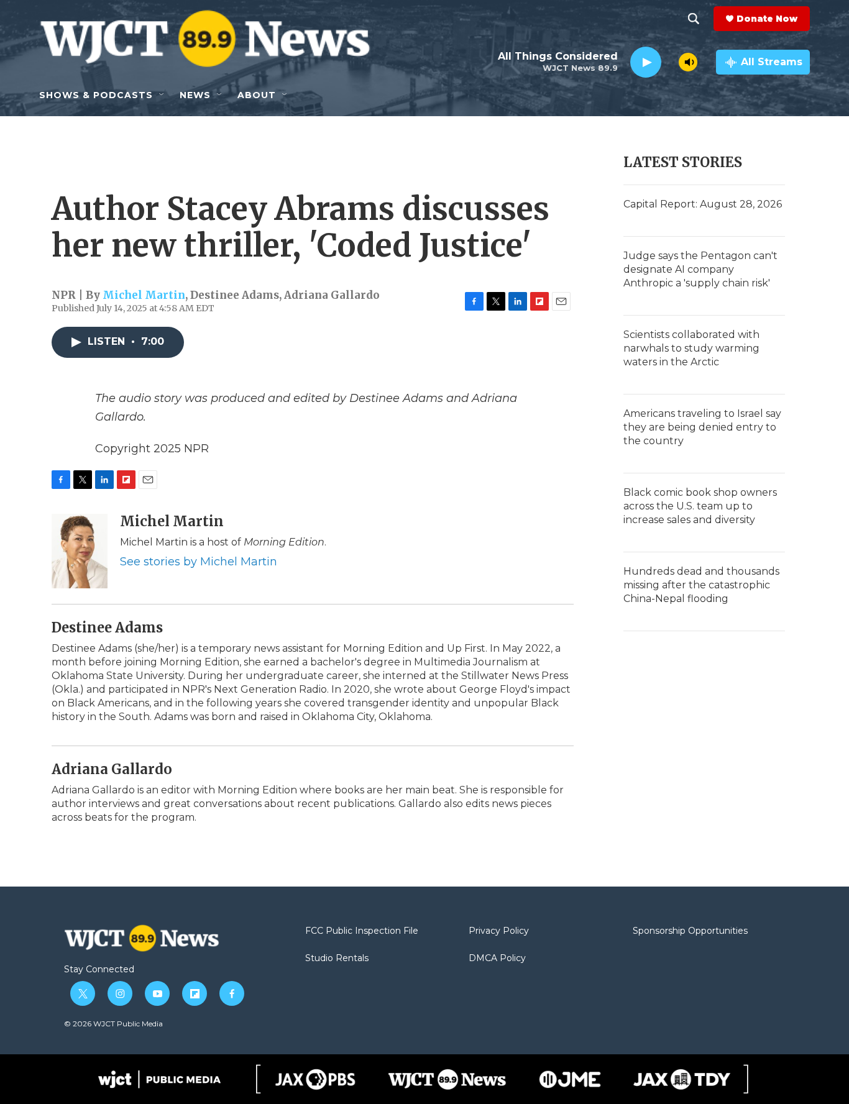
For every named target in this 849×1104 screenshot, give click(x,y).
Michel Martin (144, 295)
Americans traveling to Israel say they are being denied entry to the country (702, 427)
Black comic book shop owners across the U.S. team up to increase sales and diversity (700, 506)
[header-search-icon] (693, 18)
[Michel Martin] (80, 551)
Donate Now (767, 19)
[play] (646, 62)
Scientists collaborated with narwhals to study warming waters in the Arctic (691, 348)
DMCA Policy (497, 959)
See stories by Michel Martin (198, 561)
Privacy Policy (499, 931)
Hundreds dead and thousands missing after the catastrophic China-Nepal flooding (701, 584)
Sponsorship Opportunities (690, 931)
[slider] (670, 61)
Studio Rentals (337, 959)
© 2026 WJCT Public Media (113, 1023)
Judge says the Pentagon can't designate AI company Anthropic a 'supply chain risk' (700, 269)
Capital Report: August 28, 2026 (702, 204)
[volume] (688, 62)
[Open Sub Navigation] (162, 95)
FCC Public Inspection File (361, 931)
